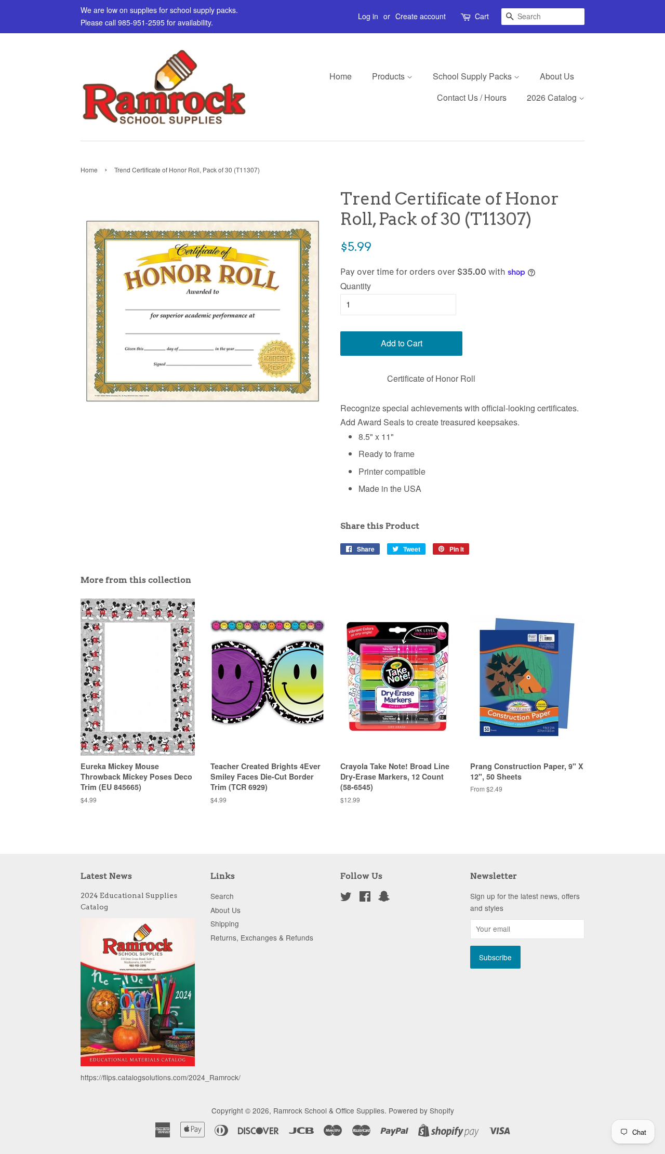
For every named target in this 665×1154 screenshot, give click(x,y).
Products (389, 76)
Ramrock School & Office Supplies (328, 1110)
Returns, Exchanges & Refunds (261, 937)
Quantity (355, 286)
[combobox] (542, 16)
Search (222, 896)
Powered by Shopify (421, 1110)
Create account (420, 16)
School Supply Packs (473, 76)
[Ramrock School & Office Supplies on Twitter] (346, 898)
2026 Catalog (553, 97)
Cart (482, 16)
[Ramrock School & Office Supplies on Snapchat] (384, 898)
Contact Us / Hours (472, 97)
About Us (557, 76)
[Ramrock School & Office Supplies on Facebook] (365, 898)
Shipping (224, 923)
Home (340, 76)
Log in (368, 16)
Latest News (106, 876)
